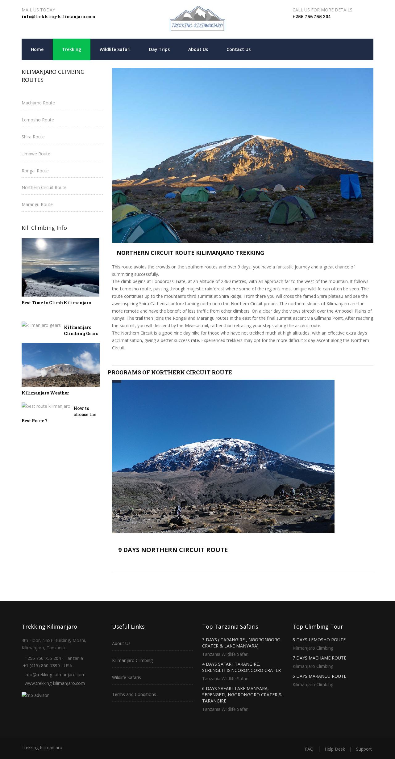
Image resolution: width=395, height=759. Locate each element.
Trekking (71, 49)
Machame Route (38, 103)
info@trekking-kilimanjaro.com (58, 16)
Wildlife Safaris (126, 677)
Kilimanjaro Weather (45, 393)
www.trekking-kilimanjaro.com (55, 683)
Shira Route (33, 137)
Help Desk (335, 749)
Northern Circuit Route (44, 187)
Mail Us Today (38, 10)
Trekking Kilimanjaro (42, 747)
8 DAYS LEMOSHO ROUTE (319, 640)
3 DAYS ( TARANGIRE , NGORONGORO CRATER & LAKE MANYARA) (241, 643)
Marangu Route (37, 204)
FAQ (309, 749)
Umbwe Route (36, 154)
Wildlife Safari (115, 49)
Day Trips (159, 49)
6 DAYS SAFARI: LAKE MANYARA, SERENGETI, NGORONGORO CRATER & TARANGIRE (242, 694)
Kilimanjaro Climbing (132, 660)
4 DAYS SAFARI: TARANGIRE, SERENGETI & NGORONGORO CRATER (241, 667)
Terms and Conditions (134, 694)
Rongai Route (35, 171)
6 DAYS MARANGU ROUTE (319, 676)
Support (364, 749)
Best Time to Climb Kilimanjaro (56, 303)
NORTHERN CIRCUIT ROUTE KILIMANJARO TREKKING (190, 252)
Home (37, 49)
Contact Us (239, 49)
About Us (198, 49)
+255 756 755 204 (312, 16)
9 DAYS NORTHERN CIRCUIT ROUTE (173, 550)
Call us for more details (322, 10)
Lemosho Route (38, 120)
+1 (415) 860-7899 (41, 665)
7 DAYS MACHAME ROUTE (319, 658)
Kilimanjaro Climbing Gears (81, 330)
